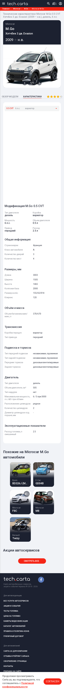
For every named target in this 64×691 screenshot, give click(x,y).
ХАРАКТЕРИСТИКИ (32, 96)
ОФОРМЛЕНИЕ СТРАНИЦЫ (15, 661)
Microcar (17, 9)
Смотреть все (31, 561)
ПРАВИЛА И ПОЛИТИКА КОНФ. (17, 631)
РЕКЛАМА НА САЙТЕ (12, 671)
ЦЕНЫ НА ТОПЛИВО (12, 616)
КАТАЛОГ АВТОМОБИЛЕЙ (14, 626)
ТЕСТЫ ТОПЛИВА (11, 611)
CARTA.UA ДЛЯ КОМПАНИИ (15, 651)
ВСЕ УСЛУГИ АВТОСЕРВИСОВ (16, 601)
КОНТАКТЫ (8, 666)
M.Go (26, 9)
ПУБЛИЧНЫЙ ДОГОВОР (14, 636)
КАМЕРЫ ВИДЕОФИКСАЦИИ (16, 621)
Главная (6, 9)
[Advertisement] (27, 156)
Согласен (52, 681)
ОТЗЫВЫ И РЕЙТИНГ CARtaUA (16, 656)
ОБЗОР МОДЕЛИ (10, 96)
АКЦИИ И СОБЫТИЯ (12, 606)
